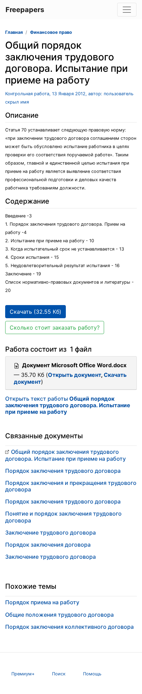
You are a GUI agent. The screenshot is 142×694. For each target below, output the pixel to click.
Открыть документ (74, 374)
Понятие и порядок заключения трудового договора (63, 517)
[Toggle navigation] (126, 10)
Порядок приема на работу (42, 602)
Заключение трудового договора (50, 532)
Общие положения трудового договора (59, 614)
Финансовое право (51, 32)
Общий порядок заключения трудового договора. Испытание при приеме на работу (65, 455)
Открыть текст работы (67, 405)
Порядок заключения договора (48, 544)
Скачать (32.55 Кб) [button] (35, 311)
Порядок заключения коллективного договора (69, 626)
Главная (14, 32)
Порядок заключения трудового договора (63, 470)
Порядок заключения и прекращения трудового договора (70, 486)
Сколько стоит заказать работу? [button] (55, 327)
